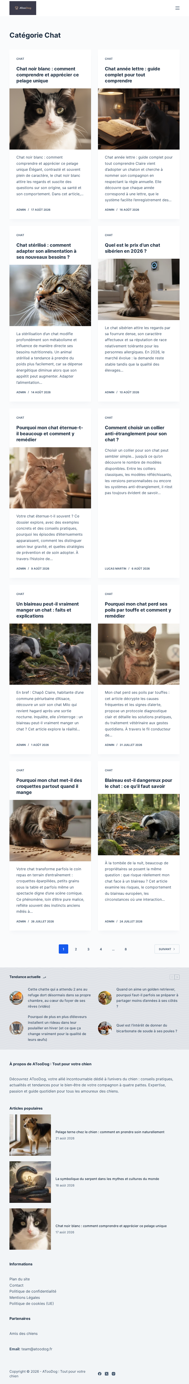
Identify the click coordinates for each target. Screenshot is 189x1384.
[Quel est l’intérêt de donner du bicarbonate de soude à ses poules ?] (105, 1028)
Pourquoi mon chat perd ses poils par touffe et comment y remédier (138, 610)
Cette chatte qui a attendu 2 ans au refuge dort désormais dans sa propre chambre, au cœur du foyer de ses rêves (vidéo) (59, 998)
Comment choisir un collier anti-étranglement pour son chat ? (136, 433)
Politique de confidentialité (32, 1291)
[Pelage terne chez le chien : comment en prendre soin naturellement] (30, 1135)
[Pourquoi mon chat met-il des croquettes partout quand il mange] (50, 830)
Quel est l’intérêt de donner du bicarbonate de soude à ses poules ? (146, 1028)
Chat (20, 58)
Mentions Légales (24, 1297)
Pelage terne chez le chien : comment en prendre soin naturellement (110, 1132)
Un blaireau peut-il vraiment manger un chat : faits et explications (47, 610)
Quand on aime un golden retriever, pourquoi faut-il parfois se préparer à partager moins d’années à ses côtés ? (147, 998)
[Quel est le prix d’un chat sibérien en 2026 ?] (139, 289)
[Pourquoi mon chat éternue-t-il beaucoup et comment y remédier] (50, 478)
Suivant (165, 949)
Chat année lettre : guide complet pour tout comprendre (132, 75)
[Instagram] (113, 1373)
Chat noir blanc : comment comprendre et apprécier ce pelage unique (47, 75)
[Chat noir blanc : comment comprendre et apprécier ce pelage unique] (50, 119)
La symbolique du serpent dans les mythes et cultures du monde (107, 1179)
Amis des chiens (23, 1333)
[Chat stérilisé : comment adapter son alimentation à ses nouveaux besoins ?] (50, 295)
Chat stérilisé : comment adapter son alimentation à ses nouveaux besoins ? (46, 251)
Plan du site (19, 1279)
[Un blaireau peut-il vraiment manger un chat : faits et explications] (50, 654)
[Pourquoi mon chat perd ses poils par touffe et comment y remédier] (139, 654)
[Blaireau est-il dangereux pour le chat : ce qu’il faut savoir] (139, 824)
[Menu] (177, 8)
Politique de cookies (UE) (31, 1303)
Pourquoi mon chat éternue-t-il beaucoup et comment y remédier (49, 433)
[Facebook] (99, 1373)
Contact (16, 1285)
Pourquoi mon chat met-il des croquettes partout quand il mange (49, 786)
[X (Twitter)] (106, 1373)
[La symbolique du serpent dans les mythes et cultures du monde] (30, 1182)
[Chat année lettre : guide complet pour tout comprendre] (139, 119)
